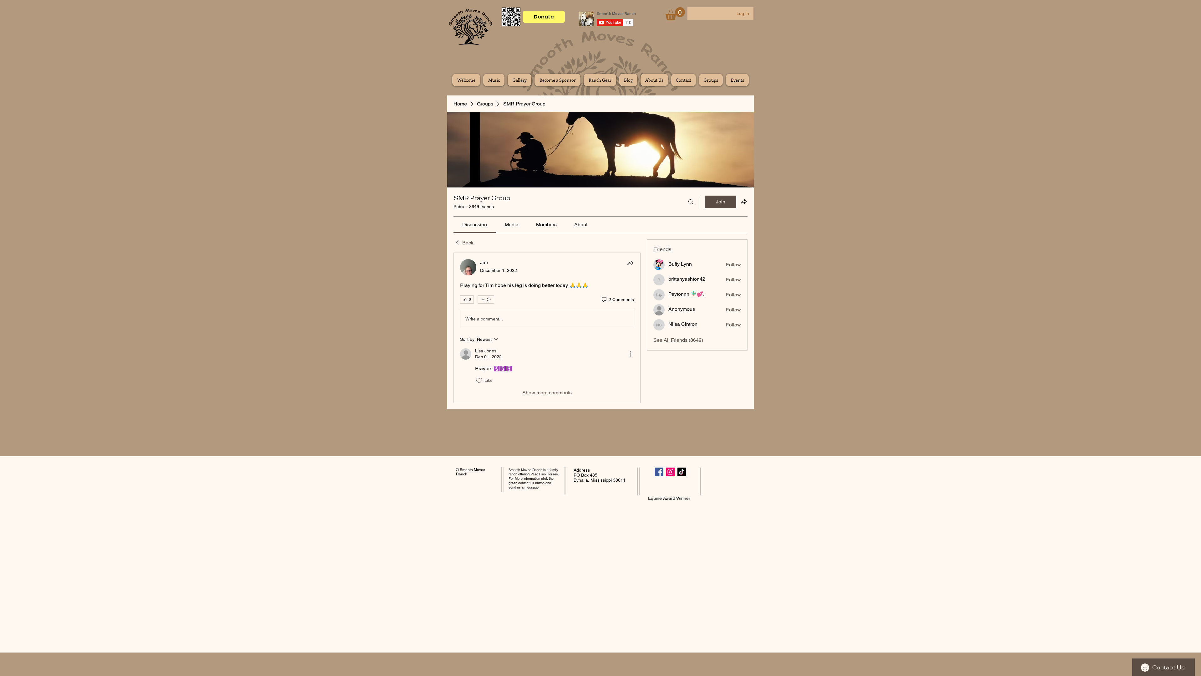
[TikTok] (681, 472)
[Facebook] (659, 472)
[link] (474, 225)
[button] (675, 13)
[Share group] (743, 201)
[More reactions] (486, 299)
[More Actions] (630, 354)
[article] (547, 328)
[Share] (630, 263)
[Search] (691, 202)
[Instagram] (670, 472)
